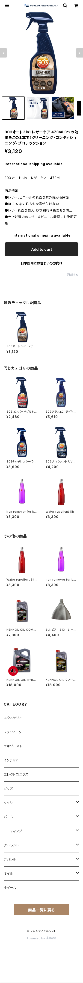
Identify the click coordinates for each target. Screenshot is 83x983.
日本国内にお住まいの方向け (41, 263)
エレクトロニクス (16, 774)
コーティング (13, 831)
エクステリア (13, 718)
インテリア (11, 760)
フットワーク (13, 732)
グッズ (8, 788)
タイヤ (8, 803)
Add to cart (41, 249)
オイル (8, 873)
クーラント (11, 845)
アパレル (10, 859)
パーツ (8, 817)
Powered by (36, 938)
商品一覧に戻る (41, 910)
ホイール (10, 888)
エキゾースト (13, 746)
